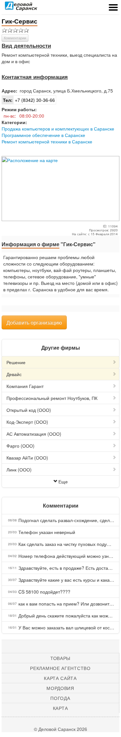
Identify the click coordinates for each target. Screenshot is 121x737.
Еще (63, 481)
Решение (15, 362)
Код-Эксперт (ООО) (27, 422)
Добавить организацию (34, 322)
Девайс (14, 374)
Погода (60, 698)
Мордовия (60, 688)
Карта (60, 708)
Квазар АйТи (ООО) (27, 457)
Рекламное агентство (60, 668)
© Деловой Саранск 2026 (60, 729)
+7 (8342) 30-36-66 (29, 100)
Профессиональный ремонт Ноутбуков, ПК (51, 398)
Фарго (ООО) (20, 445)
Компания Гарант (25, 386)
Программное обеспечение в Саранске (43, 135)
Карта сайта (60, 678)
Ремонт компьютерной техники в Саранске (47, 141)
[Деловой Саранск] (21, 8)
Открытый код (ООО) (28, 410)
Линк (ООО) (19, 469)
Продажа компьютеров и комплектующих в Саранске (58, 128)
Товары (60, 658)
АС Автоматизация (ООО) (33, 434)
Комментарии (15, 37)
